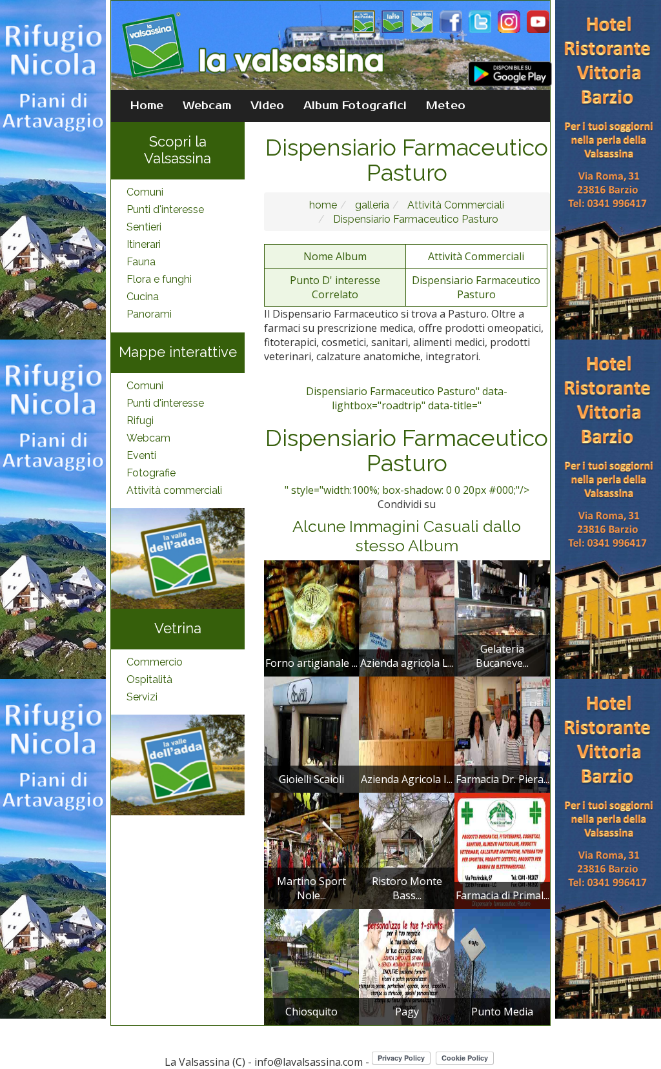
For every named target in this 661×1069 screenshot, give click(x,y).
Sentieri (144, 227)
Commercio (155, 662)
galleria (370, 205)
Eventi (141, 455)
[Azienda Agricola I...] (406, 733)
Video (267, 105)
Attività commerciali (174, 490)
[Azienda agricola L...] (406, 617)
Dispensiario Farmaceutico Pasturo (414, 219)
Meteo (445, 105)
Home (146, 105)
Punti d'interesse (165, 209)
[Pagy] (406, 966)
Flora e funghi (159, 279)
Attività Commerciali (454, 205)
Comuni (145, 192)
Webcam (207, 105)
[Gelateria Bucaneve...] (502, 617)
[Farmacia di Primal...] (502, 849)
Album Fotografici (355, 105)
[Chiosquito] (312, 966)
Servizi (142, 697)
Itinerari (144, 244)
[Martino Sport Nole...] (312, 849)
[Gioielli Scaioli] (312, 733)
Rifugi (140, 420)
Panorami (149, 314)
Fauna (141, 262)
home (323, 205)
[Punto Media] (502, 966)
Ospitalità (149, 679)
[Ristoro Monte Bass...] (406, 849)
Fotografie (151, 473)
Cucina (143, 296)
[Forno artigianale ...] (312, 617)
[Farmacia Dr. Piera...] (502, 733)
